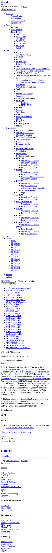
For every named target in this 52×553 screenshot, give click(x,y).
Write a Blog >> (7, 2)
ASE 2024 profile (13, 293)
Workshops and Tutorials (26, 87)
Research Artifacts (23, 64)
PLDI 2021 (5, 281)
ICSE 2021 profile (13, 320)
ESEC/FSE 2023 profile (15, 302)
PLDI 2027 (15, 243)
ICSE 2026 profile (13, 329)
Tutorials (19, 66)
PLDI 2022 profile (13, 336)
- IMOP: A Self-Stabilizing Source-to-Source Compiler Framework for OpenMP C (33, 75)
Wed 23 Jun (21, 41)
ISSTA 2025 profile (14, 334)
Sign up (9, 277)
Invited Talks (21, 62)
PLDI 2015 (15, 270)
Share (3, 436)
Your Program (16, 30)
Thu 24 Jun (20, 43)
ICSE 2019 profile (13, 316)
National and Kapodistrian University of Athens (25, 368)
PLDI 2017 (15, 266)
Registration (16, 18)
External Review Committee (32, 176)
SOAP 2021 (6, 532)
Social (18, 89)
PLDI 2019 (15, 261)
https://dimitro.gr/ (22, 401)
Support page (5, 463)
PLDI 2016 (15, 268)
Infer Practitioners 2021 (10, 522)
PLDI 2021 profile (8, 284)
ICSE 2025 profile (13, 327)
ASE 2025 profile (13, 295)
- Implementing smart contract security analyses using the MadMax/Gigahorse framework (31, 82)
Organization (11, 128)
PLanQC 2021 (7, 527)
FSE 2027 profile (13, 313)
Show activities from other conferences (16, 432)
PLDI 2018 (15, 263)
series (13, 281)
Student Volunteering (24, 94)
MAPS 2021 (6, 525)
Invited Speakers (27, 229)
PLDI (25, 7)
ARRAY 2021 (7, 520)
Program (9, 25)
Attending (10, 14)
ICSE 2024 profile (13, 325)
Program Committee (29, 167)
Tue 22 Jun (20, 39)
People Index (21, 154)
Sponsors (19, 96)
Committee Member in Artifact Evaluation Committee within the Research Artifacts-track (27, 426)
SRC (18, 91)
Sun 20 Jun (20, 34)
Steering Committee (24, 135)
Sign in (9, 275)
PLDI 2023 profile (13, 338)
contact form (6, 456)
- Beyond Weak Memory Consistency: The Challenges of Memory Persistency (33, 69)
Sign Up (4, 551)
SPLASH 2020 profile (15, 341)
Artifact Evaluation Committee (33, 188)
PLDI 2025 (15, 247)
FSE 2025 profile (13, 309)
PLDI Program (17, 27)
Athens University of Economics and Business (19, 383)
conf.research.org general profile (19, 288)
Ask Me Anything (23, 55)
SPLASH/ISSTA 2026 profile (18, 348)
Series (13, 240)
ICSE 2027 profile (13, 332)
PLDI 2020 (15, 259)
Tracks (8, 50)
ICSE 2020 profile (13, 318)
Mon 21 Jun (21, 36)
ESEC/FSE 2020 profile (15, 297)
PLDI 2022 (15, 254)
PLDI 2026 (15, 245)
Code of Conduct (18, 20)
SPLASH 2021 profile (15, 343)
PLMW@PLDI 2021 (9, 529)
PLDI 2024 (15, 250)
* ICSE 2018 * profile (15, 290)
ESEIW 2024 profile (14, 304)
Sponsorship (16, 23)
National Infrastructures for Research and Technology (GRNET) (25, 373)
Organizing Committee (25, 132)
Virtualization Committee (26, 137)
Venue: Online (17, 16)
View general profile (8, 441)
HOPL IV (25, 103)
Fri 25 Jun (20, 46)
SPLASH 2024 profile (15, 345)
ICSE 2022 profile (13, 322)
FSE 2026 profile (13, 311)
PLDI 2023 (15, 252)
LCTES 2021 (6, 510)
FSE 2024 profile (13, 306)
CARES (19, 57)
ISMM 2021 (6, 508)
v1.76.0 (24, 460)
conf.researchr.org (13, 460)
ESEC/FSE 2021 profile (15, 300)
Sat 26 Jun (20, 48)
